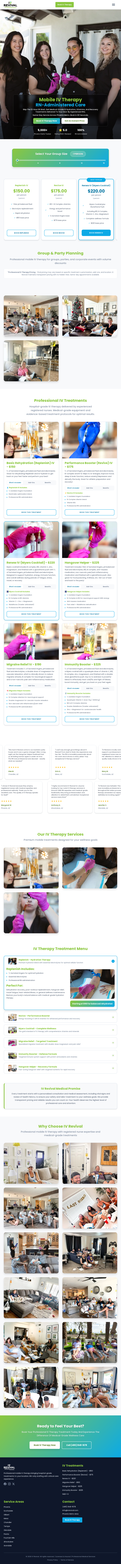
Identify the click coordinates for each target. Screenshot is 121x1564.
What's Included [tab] (15, 483)
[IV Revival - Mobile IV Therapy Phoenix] (10, 4)
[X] (13, 1484)
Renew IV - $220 (69, 1478)
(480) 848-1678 (69, 1507)
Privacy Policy (52, 1560)
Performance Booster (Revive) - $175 (77, 1475)
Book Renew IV (96, 233)
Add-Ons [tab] (31, 483)
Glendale (7, 1530)
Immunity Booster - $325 (72, 1490)
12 (81, 163)
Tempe (7, 1526)
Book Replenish (21, 233)
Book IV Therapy (65, 5)
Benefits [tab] (48, 483)
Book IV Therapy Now (46, 121)
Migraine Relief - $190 (71, 1482)
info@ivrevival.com (70, 1510)
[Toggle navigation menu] (114, 4)
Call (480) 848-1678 (76, 1445)
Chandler (8, 1522)
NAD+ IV (65, 1494)
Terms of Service (67, 1560)
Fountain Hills (9, 1538)
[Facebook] (5, 1484)
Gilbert (6, 1515)
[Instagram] (9, 1484)
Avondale (8, 1545)
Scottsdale (8, 1511)
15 (104, 163)
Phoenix (7, 1507)
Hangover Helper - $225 (72, 1486)
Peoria (6, 1534)
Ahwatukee (8, 1542)
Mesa (6, 1518)
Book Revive (59, 233)
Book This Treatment (31, 512)
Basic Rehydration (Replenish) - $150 (77, 1471)
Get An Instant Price (74, 121)
